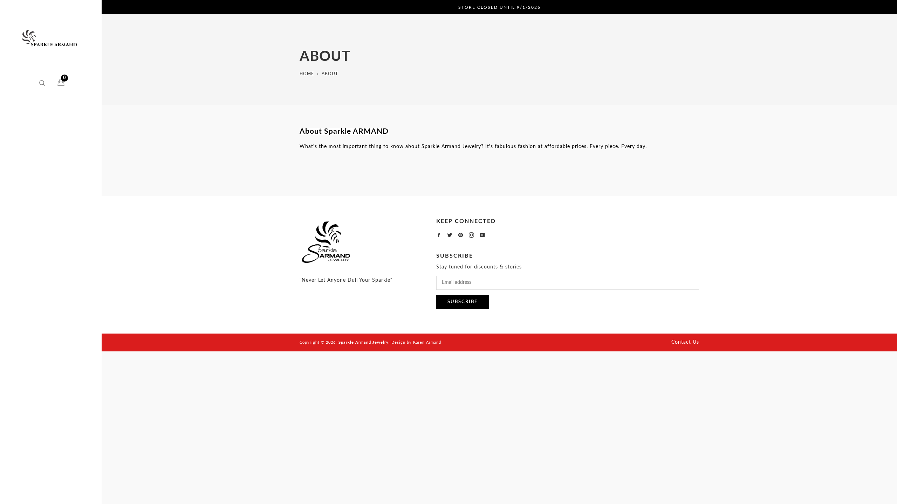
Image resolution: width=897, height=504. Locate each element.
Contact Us (685, 342)
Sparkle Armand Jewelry (363, 342)
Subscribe (462, 302)
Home (307, 74)
